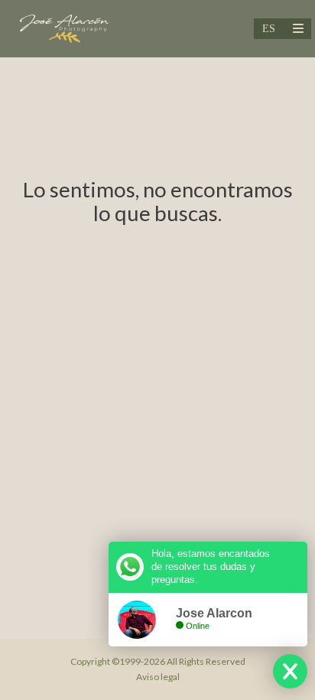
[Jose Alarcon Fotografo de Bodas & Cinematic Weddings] (64, 28)
